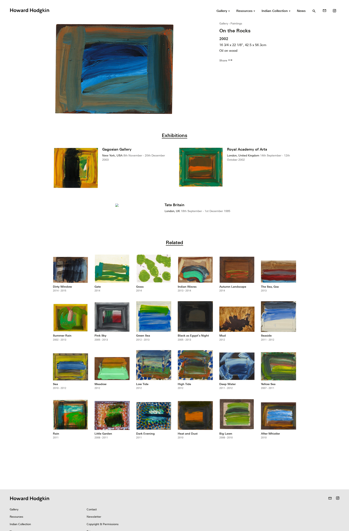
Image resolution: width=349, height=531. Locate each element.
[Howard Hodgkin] (29, 10)
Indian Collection (20, 524)
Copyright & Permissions (103, 524)
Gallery (223, 23)
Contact (92, 509)
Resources (16, 516)
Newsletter (94, 516)
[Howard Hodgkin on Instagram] (334, 11)
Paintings (236, 23)
